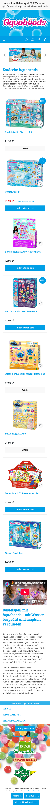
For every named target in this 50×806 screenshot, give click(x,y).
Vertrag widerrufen (25, 728)
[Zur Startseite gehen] (25, 23)
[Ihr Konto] (39, 39)
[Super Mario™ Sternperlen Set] (25, 475)
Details (25, 148)
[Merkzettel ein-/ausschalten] (40, 123)
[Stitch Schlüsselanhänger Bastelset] (25, 355)
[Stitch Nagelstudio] (25, 415)
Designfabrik (12, 191)
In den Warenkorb (25, 208)
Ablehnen (17, 796)
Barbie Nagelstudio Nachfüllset (23, 251)
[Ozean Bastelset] (25, 535)
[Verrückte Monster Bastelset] (25, 293)
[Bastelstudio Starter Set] (25, 114)
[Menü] (5, 39)
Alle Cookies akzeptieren (26, 802)
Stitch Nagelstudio (15, 433)
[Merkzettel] (32, 39)
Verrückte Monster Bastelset (21, 311)
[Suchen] (26, 39)
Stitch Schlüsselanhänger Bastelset (25, 373)
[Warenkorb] (45, 39)
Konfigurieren (32, 796)
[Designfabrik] (25, 173)
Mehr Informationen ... (35, 791)
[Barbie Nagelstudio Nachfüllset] (25, 233)
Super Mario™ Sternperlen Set (22, 493)
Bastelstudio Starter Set (18, 132)
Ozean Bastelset (14, 553)
